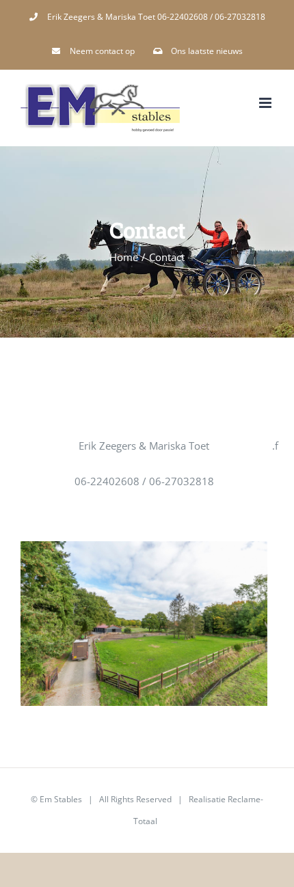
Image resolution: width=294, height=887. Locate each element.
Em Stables (61, 799)
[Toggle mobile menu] (266, 103)
